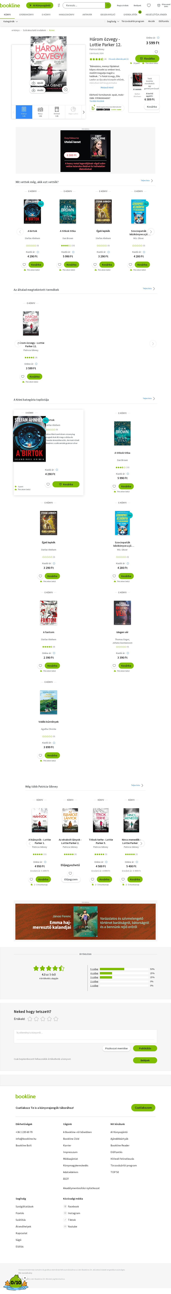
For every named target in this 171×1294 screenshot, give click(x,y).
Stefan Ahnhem (32, 238)
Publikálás (145, 1048)
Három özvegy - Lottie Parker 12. (31, 344)
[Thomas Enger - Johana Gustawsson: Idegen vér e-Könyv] (122, 613)
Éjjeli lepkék (103, 231)
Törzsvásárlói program (133, 21)
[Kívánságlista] (148, 5)
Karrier (67, 1145)
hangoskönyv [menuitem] (66, 14)
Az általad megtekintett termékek (36, 290)
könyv (40, 800)
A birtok (32, 231)
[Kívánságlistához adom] (156, 52)
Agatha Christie (48, 728)
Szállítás (21, 1219)
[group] (24, 112)
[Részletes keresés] (59, 5)
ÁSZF (66, 1178)
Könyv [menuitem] (7, 14)
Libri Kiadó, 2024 (96, 53)
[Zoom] (65, 89)
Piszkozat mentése (116, 1048)
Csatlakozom (143, 1108)
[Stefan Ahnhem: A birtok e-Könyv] (32, 212)
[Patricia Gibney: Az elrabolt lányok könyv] (70, 820)
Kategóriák (9, 21)
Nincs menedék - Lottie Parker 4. (131, 841)
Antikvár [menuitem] (87, 14)
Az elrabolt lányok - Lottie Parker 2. (70, 841)
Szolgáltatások (24, 1206)
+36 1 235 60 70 (24, 1132)
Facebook (73, 1206)
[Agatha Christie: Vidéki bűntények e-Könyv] (48, 702)
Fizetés (20, 1213)
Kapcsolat (21, 1233)
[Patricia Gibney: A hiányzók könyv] (39, 820)
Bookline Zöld (71, 1138)
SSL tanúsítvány (25, 1273)
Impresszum (70, 1152)
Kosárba (149, 58)
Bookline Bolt (24, 1145)
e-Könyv (32, 191)
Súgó (18, 1239)
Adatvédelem (70, 1172)
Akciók (151, 21)
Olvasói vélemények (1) (119, 59)
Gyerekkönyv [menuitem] (26, 14)
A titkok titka (68, 231)
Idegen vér (122, 632)
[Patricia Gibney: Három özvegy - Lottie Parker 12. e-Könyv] (49, 64)
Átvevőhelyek (23, 1226)
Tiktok (72, 1219)
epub (40, 82)
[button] (83, 112)
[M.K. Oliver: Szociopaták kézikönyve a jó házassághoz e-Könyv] (138, 212)
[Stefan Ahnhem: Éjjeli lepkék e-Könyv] (103, 212)
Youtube (72, 1226)
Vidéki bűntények (49, 721)
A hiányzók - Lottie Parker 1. (40, 841)
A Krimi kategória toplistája (31, 400)
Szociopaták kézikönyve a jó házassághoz (139, 232)
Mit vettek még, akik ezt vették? (37, 182)
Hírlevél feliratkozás (122, 1158)
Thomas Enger (122, 639)
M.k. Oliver (138, 238)
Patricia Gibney (31, 350)
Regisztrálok (122, 5)
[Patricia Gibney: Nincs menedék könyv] (131, 820)
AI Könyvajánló (42, 5)
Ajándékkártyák (119, 1138)
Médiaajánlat (70, 1158)
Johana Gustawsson (122, 642)
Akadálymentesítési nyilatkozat (81, 1188)
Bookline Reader (120, 1145)
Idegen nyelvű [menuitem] (108, 14)
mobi (40, 90)
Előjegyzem (71, 879)
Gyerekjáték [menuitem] (132, 13)
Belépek (137, 5)
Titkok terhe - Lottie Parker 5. (101, 841)
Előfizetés (164, 21)
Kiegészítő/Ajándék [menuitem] (156, 14)
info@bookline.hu (26, 1138)
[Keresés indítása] (108, 5)
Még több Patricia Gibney (41, 786)
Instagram (74, 1213)
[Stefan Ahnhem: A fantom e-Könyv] (48, 613)
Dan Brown (68, 238)
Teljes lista (145, 180)
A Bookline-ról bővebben (77, 1132)
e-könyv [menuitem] (46, 14)
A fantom (48, 632)
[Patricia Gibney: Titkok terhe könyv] (101, 820)
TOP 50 (115, 1172)
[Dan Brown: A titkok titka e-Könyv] (68, 212)
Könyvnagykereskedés (75, 1165)
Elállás (20, 1246)
